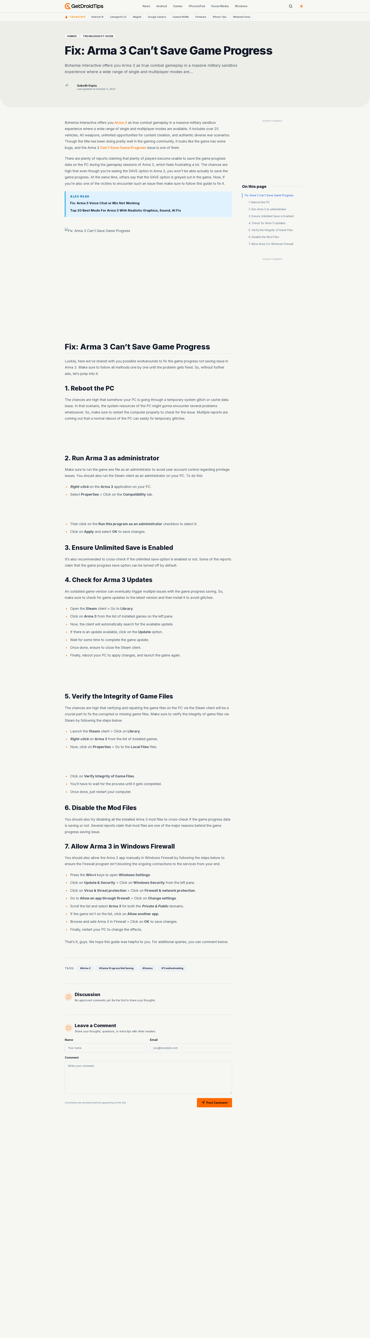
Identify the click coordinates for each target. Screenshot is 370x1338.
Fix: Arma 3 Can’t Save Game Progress (269, 195)
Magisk (137, 16)
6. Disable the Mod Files (264, 237)
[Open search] (290, 6)
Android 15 (97, 16)
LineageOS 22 (118, 16)
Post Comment (216, 1102)
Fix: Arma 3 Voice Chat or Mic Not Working (105, 203)
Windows (241, 6)
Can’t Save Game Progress (123, 148)
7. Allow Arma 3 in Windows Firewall (271, 243)
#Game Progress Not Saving (116, 968)
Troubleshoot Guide (98, 36)
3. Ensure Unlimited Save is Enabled (271, 216)
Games (177, 6)
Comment (72, 1057)
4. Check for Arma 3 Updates (267, 223)
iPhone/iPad (197, 6)
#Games (147, 968)
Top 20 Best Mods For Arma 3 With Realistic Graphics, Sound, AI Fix (125, 210)
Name (69, 1039)
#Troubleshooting (172, 968)
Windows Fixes (241, 16)
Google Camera (157, 16)
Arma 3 (120, 123)
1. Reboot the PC (259, 202)
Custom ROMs (180, 16)
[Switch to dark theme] (301, 6)
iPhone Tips (219, 16)
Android (161, 6)
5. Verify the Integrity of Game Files (271, 230)
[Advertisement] (148, 438)
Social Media (220, 6)
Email (154, 1039)
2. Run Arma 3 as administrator (267, 209)
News (146, 6)
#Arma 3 (85, 968)
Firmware (200, 16)
